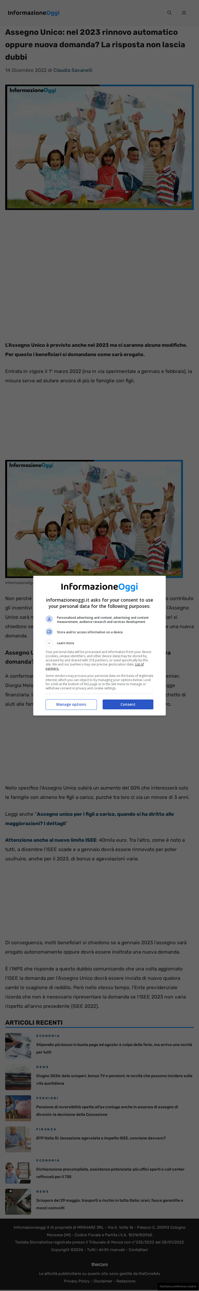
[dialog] (99, 646)
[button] (99, 643)
